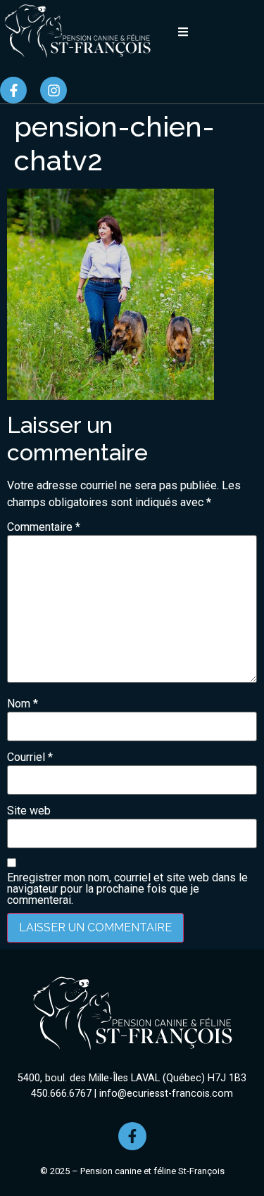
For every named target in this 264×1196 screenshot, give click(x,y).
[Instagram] (53, 90)
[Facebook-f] (13, 90)
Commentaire (43, 527)
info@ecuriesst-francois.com (166, 1094)
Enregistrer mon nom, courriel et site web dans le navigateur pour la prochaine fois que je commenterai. (127, 889)
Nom (22, 704)
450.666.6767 (61, 1094)
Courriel (30, 757)
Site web (29, 811)
